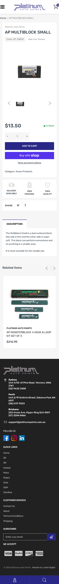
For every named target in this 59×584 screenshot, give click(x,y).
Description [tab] (15, 223)
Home (3, 18)
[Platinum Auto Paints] (29, 6)
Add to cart (29, 146)
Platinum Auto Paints (15, 27)
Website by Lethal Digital (43, 567)
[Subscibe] (51, 536)
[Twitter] (18, 205)
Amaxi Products (24, 171)
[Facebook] (25, 205)
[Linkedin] (22, 437)
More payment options (29, 162)
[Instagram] (14, 437)
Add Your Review (36, 39)
